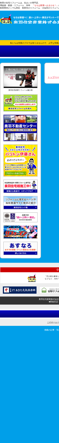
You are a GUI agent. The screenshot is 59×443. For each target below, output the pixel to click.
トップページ (15, 40)
